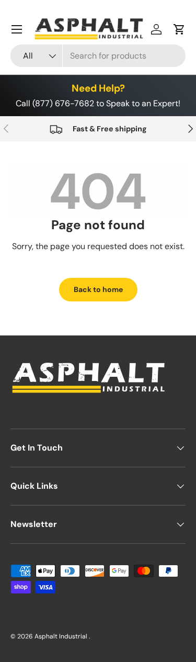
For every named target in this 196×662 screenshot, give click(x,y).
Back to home (98, 289)
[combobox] (98, 55)
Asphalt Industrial (61, 636)
